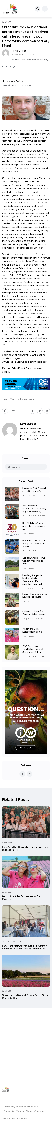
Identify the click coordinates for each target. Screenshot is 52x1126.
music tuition (18, 59)
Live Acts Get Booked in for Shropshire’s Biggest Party (25, 848)
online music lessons (37, 59)
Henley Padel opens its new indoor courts (34, 595)
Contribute (40, 1111)
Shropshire (9, 1111)
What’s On (32, 1106)
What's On (16, 81)
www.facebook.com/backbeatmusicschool (24, 361)
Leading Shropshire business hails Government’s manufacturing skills (32, 580)
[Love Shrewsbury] (10, 9)
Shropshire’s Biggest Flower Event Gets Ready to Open (25, 997)
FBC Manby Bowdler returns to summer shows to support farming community (24, 947)
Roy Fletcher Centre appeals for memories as (33, 526)
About (29, 1111)
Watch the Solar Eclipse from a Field (32, 630)
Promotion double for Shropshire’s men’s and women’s (34, 543)
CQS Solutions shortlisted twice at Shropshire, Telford (32, 649)
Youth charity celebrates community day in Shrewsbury (34, 508)
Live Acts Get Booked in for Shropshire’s (34, 490)
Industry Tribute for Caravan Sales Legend (34, 613)
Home (5, 81)
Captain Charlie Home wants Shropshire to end (33, 560)
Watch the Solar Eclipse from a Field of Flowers (24, 898)
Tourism (20, 1111)
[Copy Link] (14, 66)
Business (21, 1106)
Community (9, 1106)
